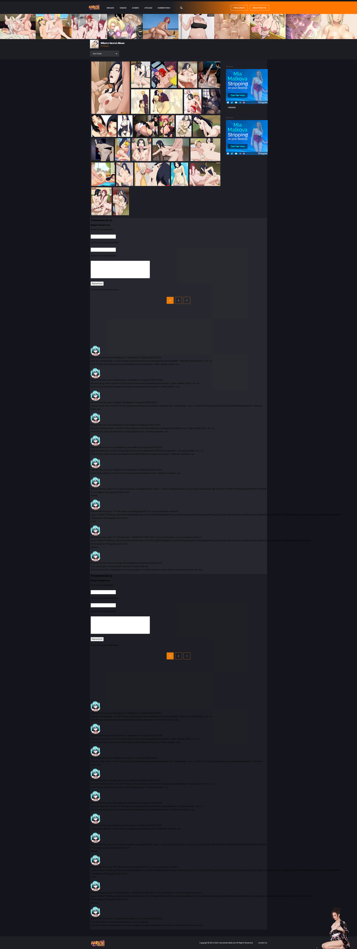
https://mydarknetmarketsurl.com (138, 473)
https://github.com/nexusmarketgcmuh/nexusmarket (150, 361)
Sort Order (97, 53)
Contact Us (262, 942)
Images (110, 7)
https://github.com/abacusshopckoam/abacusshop (146, 405)
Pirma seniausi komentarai (104, 289)
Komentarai (164, 7)
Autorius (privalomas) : (102, 229)
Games (135, 7)
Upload (148, 7)
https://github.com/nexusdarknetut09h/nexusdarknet (147, 450)
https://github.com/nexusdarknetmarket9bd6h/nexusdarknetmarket (133, 454)
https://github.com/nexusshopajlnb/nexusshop (144, 383)
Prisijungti (239, 7)
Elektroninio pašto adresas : (105, 242)
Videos (123, 7)
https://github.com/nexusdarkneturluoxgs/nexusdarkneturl (155, 428)
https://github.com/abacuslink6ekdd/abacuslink (227, 405)
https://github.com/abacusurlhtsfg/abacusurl (120, 431)
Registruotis (259, 7)
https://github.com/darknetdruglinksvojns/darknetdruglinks (128, 386)
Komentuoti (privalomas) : (104, 255)
